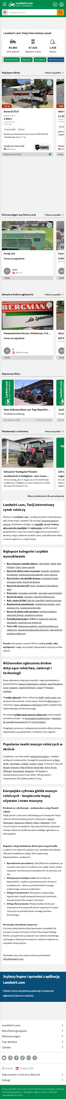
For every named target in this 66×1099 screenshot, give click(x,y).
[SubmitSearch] (60, 12)
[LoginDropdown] (61, 4)
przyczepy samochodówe (50, 592)
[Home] (21, 4)
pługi (9, 589)
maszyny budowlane (28, 683)
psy (58, 697)
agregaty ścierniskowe (47, 585)
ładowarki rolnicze (47, 618)
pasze (40, 687)
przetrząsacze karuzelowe (31, 574)
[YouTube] (4, 1058)
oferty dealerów (11, 59)
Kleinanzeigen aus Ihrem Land (19, 214)
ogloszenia (26, 59)
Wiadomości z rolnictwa (15, 431)
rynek (36, 531)
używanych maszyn (39, 756)
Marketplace (40, 59)
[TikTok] (22, 1058)
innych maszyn (38, 721)
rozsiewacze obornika (30, 607)
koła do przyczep (53, 600)
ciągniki (43, 683)
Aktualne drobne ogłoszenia (17, 294)
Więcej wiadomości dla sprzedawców (46, 495)
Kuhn (47, 767)
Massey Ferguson (11, 767)
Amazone (29, 771)
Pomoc (9, 1068)
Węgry (36, 822)
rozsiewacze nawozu (45, 604)
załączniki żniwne (15, 615)
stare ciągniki (28, 567)
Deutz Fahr (39, 767)
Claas (18, 567)
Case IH (33, 763)
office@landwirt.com (13, 958)
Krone (53, 767)
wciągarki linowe (50, 578)
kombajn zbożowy (47, 611)
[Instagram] (10, 1058)
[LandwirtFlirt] (34, 1058)
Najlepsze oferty (11, 72)
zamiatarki (12, 622)
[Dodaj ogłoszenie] (55, 4)
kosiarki (45, 570)
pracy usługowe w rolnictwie (28, 704)
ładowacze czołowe (27, 626)
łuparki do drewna (31, 581)
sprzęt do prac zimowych (30, 622)
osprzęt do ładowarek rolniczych (33, 629)
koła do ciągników (36, 600)
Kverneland (18, 771)
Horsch (41, 771)
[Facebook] (16, 1058)
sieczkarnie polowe (34, 615)
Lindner (24, 763)
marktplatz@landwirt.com (12, 1095)
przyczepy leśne (14, 581)
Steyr (57, 759)
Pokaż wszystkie (53, 72)
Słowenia (45, 822)
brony (32, 585)
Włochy (29, 822)
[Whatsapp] (28, 1057)
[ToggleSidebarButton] (4, 4)
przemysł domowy (27, 687)
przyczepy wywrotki (27, 592)
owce (53, 697)
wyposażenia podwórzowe (37, 718)
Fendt (53, 563)
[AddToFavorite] (49, 83)
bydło (41, 697)
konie (47, 697)
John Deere (44, 563)
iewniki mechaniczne (45, 596)
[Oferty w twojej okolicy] (5, 12)
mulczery (28, 596)
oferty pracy (52, 701)
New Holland (26, 767)
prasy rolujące (51, 574)
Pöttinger (7, 771)
